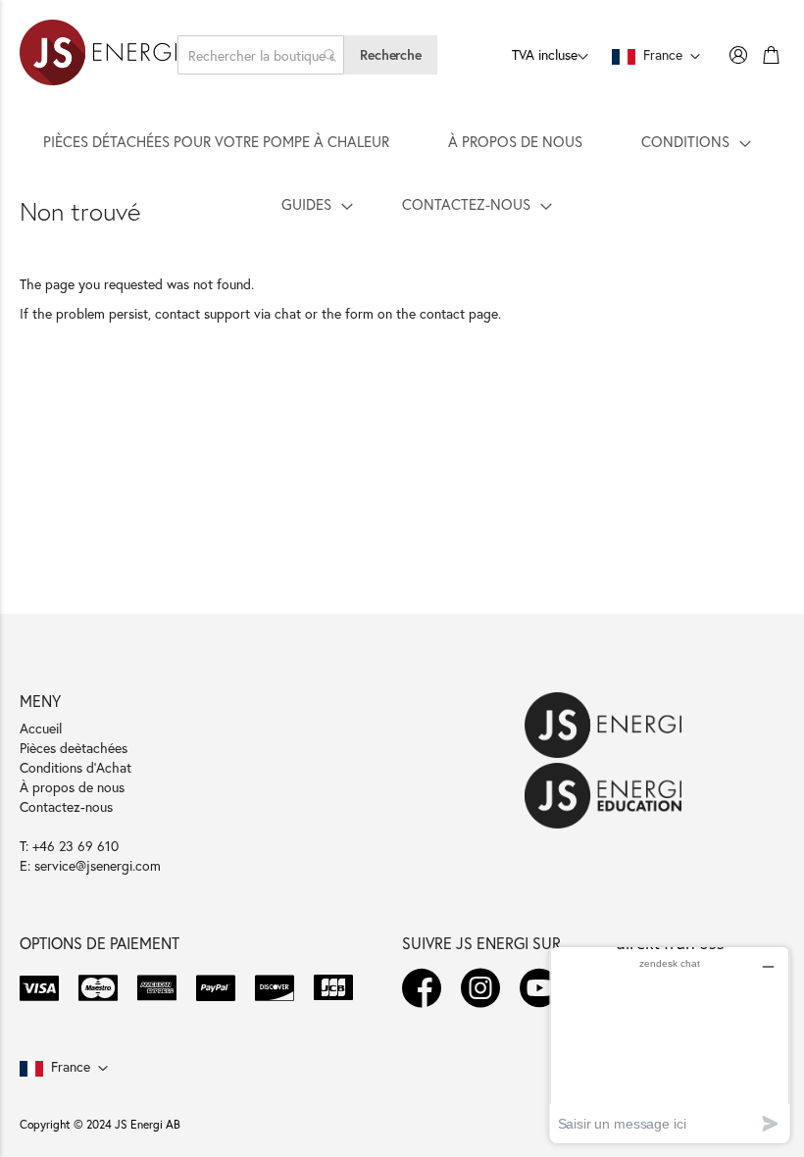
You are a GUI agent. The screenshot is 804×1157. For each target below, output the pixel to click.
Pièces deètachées (73, 747)
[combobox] (260, 55)
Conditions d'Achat (75, 767)
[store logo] (98, 55)
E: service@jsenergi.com (90, 865)
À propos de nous (72, 787)
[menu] (402, 172)
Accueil (41, 728)
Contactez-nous (66, 806)
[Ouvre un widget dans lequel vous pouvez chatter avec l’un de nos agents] (669, 1044)
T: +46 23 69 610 (69, 845)
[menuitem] (216, 141)
